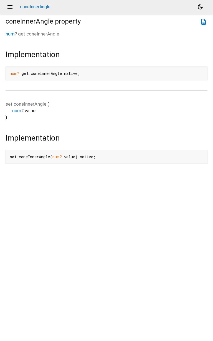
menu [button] (10, 7)
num (10, 34)
